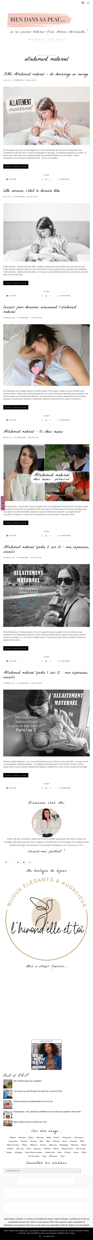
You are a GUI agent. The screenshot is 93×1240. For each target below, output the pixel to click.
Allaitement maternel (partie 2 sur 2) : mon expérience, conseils (46, 550)
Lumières (74, 1141)
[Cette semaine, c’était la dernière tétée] (46, 232)
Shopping (19, 1152)
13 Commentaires (23, 683)
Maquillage (64, 1145)
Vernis (76, 1152)
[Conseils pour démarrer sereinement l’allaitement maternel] (46, 355)
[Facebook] (6, 862)
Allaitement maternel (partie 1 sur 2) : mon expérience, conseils (45, 675)
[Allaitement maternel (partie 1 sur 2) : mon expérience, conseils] (46, 723)
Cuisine (34, 1141)
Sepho (9, 1152)
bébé (49, 1137)
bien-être (22, 1137)
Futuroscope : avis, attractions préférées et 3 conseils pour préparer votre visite (47, 1112)
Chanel (56, 1137)
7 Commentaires (23, 318)
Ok (40, 1236)
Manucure (53, 1145)
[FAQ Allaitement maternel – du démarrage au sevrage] (46, 116)
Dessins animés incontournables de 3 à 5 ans (33, 1101)
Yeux (63, 1156)
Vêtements (53, 1156)
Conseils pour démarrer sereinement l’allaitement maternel (39, 310)
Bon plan (40, 1137)
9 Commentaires (23, 558)
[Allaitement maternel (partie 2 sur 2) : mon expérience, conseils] (46, 595)
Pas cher (20, 1149)
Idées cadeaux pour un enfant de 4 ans (30, 1122)
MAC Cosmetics (13, 1145)
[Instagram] (18, 862)
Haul (48, 1141)
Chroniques (79, 1137)
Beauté (13, 1137)
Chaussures (67, 1137)
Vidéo (84, 1152)
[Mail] (30, 862)
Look (65, 1141)
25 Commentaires (20, 437)
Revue (56, 1149)
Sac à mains (81, 1149)
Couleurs (25, 1141)
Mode (84, 1145)
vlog (44, 1156)
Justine (14, 179)
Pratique (48, 1149)
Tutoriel (68, 1152)
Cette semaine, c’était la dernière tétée (31, 191)
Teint (60, 1152)
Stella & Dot (50, 1152)
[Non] (90, 1234)
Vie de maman (34, 1156)
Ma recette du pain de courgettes (28, 1081)
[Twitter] (12, 862)
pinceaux (38, 1149)
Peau (29, 1149)
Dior (41, 1141)
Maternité (75, 1145)
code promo (14, 1141)
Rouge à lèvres (68, 1149)
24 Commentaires (19, 197)
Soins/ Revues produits (34, 1152)
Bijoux (31, 1137)
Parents (11, 1149)
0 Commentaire (18, 80)
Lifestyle (57, 1141)
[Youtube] (24, 862)
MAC (82, 1141)
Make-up (34, 1145)
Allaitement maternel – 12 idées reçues (33, 432)
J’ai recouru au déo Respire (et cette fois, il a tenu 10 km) (38, 1091)
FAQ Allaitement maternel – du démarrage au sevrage (45, 74)
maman (43, 1145)
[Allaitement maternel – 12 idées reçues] (46, 472)
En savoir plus (49, 1236)
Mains (25, 1145)
